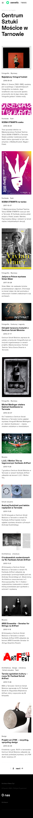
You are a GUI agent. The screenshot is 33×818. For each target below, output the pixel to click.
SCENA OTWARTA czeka (12, 122)
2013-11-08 (7, 682)
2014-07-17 (7, 334)
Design (14, 668)
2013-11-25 (7, 511)
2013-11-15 (7, 629)
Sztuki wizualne (7, 502)
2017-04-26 (7, 282)
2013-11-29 (7, 467)
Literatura (15, 554)
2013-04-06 (7, 746)
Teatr (12, 118)
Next (18, 769)
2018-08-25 (7, 126)
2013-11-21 (7, 563)
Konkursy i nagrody (18, 324)
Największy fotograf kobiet (14, 77)
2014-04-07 (7, 413)
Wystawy (14, 73)
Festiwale (5, 118)
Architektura (6, 554)
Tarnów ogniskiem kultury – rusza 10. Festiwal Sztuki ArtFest (15, 676)
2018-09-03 (7, 80)
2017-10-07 (7, 205)
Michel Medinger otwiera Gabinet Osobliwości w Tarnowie (13, 407)
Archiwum (5, 802)
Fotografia (5, 73)
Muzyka (4, 457)
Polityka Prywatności (20, 788)
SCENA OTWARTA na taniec (14, 202)
